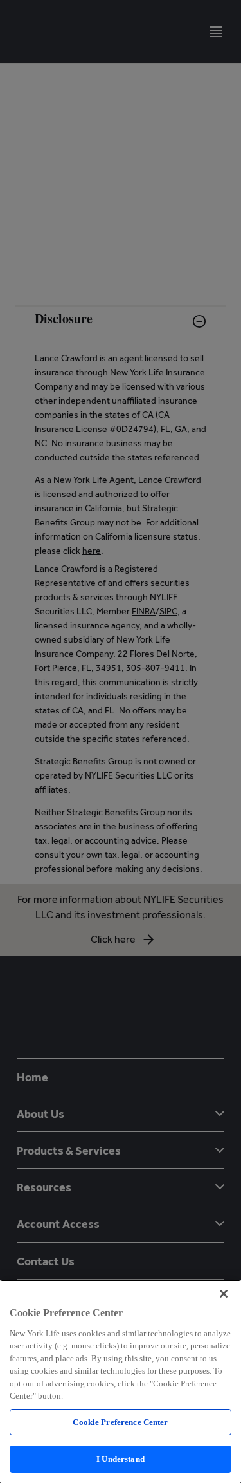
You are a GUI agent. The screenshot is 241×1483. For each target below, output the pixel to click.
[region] (120, 1381)
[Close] (224, 1294)
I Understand (120, 1459)
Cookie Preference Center (120, 1422)
